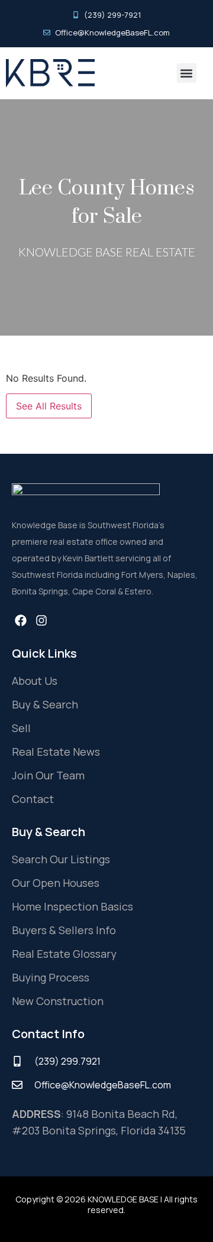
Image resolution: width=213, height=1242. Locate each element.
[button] (186, 73)
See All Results (49, 406)
